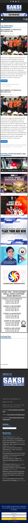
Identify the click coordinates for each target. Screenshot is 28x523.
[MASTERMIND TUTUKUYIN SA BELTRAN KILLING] (14, 45)
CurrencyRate (4, 364)
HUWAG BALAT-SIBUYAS (9, 464)
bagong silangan (10, 145)
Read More (4, 80)
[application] (14, 164)
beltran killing (16, 84)
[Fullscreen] (25, 170)
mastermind (3, 146)
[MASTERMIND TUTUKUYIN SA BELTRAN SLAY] (14, 106)
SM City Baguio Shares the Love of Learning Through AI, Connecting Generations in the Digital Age (14, 455)
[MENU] (26, 19)
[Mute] (23, 170)
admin (12, 34)
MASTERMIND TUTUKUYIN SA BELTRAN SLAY (11, 91)
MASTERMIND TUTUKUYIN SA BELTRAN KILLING (11, 30)
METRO (3, 84)
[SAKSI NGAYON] (2, 19)
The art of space (7, 437)
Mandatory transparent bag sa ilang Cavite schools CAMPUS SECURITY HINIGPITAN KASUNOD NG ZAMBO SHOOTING (13, 473)
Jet (11, 94)
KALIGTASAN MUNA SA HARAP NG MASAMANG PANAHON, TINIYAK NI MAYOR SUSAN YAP (14, 467)
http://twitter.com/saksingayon (16, 414)
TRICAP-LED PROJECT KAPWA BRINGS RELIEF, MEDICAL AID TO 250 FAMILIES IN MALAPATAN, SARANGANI (14, 440)
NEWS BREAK (8, 84)
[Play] (2, 170)
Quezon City (9, 146)
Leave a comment (7, 86)
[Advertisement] (14, 497)
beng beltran (24, 145)
